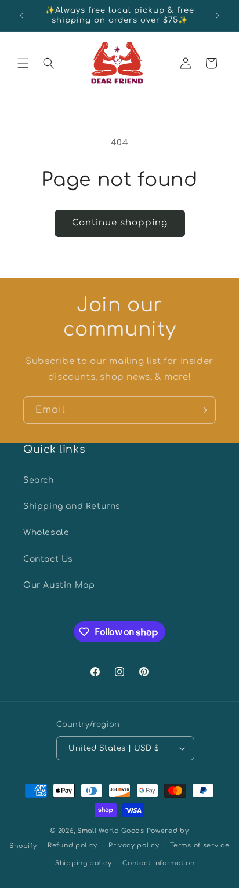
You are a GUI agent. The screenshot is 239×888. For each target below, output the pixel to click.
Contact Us (48, 559)
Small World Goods (110, 831)
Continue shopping (120, 223)
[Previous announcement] (21, 15)
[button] (23, 63)
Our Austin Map (59, 585)
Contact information (158, 863)
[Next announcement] (217, 15)
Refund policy (72, 845)
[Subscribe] (202, 410)
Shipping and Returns (72, 506)
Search (38, 480)
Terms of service (199, 845)
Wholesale (46, 532)
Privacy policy (134, 845)
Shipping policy (83, 863)
